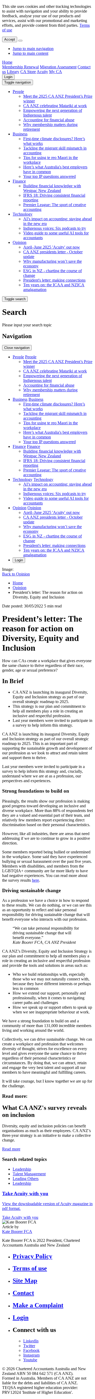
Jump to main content (30, 53)
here (35, 880)
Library (13, 71)
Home (7, 62)
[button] (17, 82)
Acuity (42, 71)
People (18, 91)
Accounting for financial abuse (48, 120)
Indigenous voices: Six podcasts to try (54, 228)
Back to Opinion (16, 574)
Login (8, 77)
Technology (22, 214)
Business (20, 134)
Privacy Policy (32, 1256)
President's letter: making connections (54, 280)
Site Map (25, 1280)
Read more (11, 1149)
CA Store (28, 71)
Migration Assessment (58, 67)
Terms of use (30, 1268)
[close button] (20, 40)
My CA (55, 71)
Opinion (19, 242)
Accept (9, 39)
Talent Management (29, 1174)
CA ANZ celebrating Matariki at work (55, 105)
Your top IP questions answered (49, 176)
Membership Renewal (20, 67)
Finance (19, 181)
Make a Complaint (38, 1305)
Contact (23, 1293)
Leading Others (26, 1178)
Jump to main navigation (33, 48)
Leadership (22, 1169)
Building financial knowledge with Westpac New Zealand (52, 188)
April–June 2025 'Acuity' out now (51, 247)
